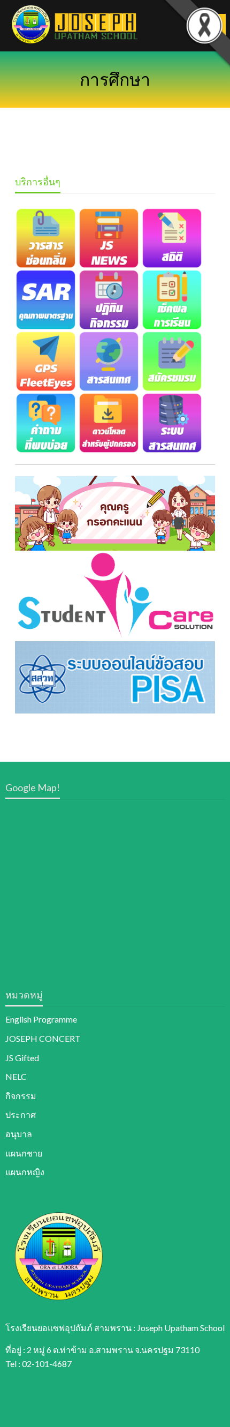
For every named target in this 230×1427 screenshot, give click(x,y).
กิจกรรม (20, 1096)
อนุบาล (18, 1134)
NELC (16, 1076)
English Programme (41, 1019)
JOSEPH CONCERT (43, 1038)
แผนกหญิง (24, 1172)
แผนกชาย (23, 1153)
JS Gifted (22, 1058)
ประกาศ (20, 1114)
